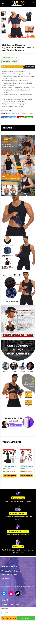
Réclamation (5, 578)
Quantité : (4, 609)
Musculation (25, 113)
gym (19, 113)
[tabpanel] (10, 463)
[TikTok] (17, 593)
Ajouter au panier (10, 618)
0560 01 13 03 (20, 604)
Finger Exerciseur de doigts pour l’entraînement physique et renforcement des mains (10, 466)
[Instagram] (11, 593)
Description (7, 128)
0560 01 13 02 (9, 604)
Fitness (11, 113)
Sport (10, 110)
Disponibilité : (7, 61)
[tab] (7, 128)
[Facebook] (4, 593)
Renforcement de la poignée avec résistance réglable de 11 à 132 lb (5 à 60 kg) (26, 466)
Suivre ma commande (9, 574)
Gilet (16, 113)
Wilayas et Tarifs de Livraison (11, 571)
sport (31, 113)
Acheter (27, 618)
